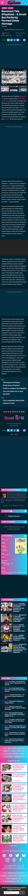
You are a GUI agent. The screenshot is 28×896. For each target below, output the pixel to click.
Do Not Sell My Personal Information (17, 868)
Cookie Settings (8, 756)
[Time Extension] (14, 3)
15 (11, 631)
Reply (22, 505)
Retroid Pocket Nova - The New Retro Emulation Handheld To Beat (15, 696)
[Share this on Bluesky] (11, 40)
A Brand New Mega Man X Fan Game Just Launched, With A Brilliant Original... (15, 727)
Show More (13, 845)
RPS (22, 881)
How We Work (21, 748)
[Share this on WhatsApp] (8, 40)
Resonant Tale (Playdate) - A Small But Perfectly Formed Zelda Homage (14, 17)
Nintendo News (23, 876)
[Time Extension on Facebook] (20, 860)
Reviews (11, 8)
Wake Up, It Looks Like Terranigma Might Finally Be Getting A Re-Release (15, 708)
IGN (8, 878)
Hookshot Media (12, 865)
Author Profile (8, 505)
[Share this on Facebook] (14, 40)
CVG (18, 881)
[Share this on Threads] (21, 40)
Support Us (6, 751)
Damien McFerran (6, 35)
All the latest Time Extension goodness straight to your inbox (14, 888)
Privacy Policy (21, 751)
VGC (20, 878)
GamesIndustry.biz (10, 881)
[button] (3, 77)
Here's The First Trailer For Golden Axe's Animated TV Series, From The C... (14, 740)
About (9, 748)
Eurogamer (14, 878)
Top (5, 748)
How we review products (14, 423)
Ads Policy (16, 754)
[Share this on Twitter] (17, 40)
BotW (9, 186)
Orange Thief (4, 547)
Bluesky (16, 505)
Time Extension (8, 499)
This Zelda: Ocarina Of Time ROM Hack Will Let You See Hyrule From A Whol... (15, 721)
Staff (14, 748)
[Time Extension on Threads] (14, 860)
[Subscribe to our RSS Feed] (4, 856)
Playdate (4, 8)
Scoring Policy (14, 425)
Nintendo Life (12, 873)
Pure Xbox (4, 876)
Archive (22, 754)
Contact (13, 751)
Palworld (21, 107)
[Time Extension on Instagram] (7, 860)
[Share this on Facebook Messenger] (24, 40)
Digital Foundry (13, 876)
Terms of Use (7, 754)
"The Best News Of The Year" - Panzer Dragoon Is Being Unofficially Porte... (15, 734)
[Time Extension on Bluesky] (24, 856)
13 (11, 641)
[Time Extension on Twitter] (17, 856)
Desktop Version (19, 756)
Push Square (20, 873)
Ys (8, 201)
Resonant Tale (5, 539)
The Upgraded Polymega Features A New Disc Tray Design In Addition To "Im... (15, 714)
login (22, 527)
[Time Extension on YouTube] (11, 856)
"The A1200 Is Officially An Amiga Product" (14, 702)
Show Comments (15, 516)
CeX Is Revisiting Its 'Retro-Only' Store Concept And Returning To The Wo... (15, 689)
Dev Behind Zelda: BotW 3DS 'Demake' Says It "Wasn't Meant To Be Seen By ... (15, 683)
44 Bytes (19, 867)
